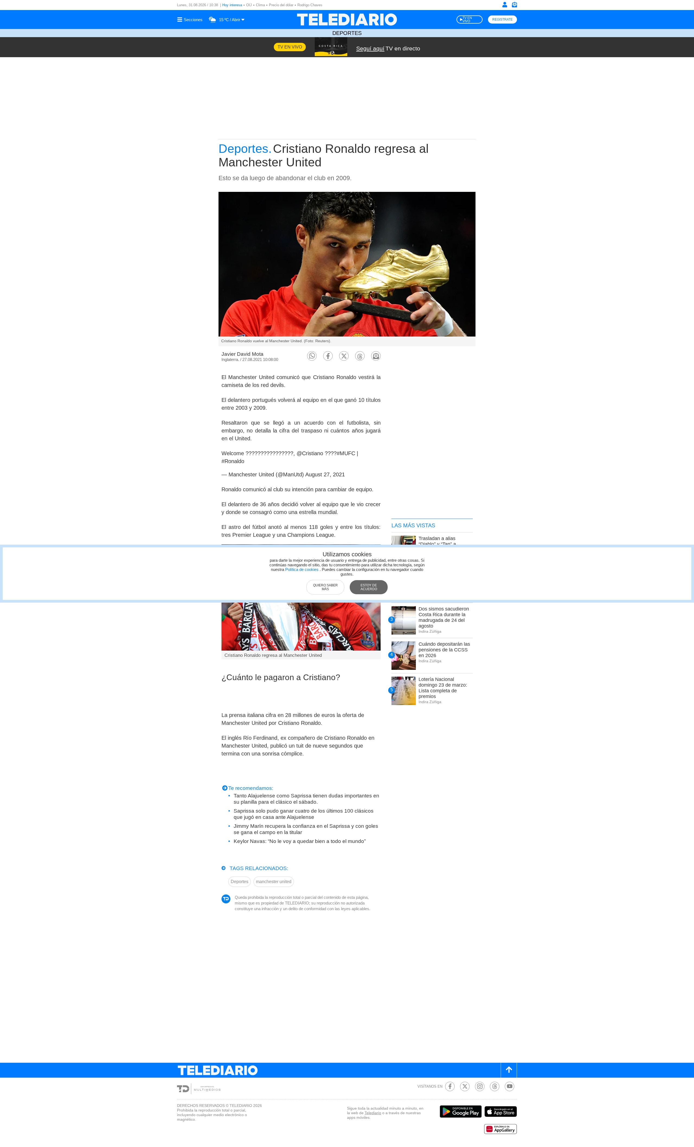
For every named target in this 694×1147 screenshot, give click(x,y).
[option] (347, 269)
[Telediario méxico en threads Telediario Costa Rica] (494, 1086)
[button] (311, 355)
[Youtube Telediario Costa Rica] (509, 1086)
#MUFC (346, 453)
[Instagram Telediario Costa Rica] (479, 1086)
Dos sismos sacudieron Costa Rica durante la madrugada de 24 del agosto (444, 617)
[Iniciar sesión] (504, 4)
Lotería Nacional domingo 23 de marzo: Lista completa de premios (443, 688)
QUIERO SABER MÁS (325, 587)
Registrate (502, 19)
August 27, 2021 (325, 474)
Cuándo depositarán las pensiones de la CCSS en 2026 (444, 649)
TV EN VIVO (467, 19)
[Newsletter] (514, 6)
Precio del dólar (281, 5)
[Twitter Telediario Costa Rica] (465, 1086)
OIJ (249, 5)
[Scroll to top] (509, 1070)
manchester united (273, 881)
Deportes (347, 33)
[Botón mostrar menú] (190, 19)
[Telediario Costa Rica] (346, 19)
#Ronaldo (232, 461)
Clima (260, 5)
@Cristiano (310, 453)
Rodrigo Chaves (309, 5)
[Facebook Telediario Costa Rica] (450, 1086)
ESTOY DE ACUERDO (369, 587)
